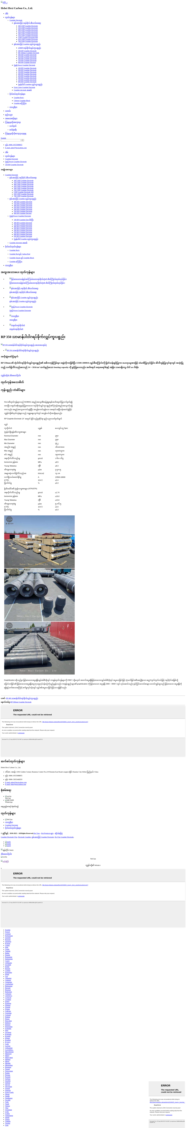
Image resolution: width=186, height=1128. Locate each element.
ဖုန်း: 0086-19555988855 (13, 145)
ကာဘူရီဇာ (13, 107)
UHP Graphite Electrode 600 (28, 37)
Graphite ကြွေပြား (20, 103)
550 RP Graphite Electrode (27, 80)
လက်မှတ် (12, 126)
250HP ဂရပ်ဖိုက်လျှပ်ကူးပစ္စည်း (29, 48)
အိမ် (6, 13)
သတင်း (8, 111)
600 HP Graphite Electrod (27, 62)
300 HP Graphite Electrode (27, 51)
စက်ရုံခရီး (13, 130)
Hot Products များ (47, 833)
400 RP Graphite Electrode (27, 74)
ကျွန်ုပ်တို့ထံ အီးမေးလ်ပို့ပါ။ (11, 375)
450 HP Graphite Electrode (27, 57)
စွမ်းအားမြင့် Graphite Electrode (43, 837)
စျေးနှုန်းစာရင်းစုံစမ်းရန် (10, 806)
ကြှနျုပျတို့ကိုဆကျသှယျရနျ (15, 133)
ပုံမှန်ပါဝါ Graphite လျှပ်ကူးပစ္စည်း (30, 84)
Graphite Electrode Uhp (9, 837)
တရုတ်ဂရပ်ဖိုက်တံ (16, 329)
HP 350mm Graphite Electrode (28, 53)
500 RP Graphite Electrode (27, 78)
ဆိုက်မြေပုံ (59, 833)
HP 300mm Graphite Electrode (20, 702)
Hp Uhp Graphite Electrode (64, 837)
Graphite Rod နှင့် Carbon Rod (19, 254)
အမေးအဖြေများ (11, 118)
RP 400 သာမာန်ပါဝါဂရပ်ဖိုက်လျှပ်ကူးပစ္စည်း (22, 698)
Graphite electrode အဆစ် (23, 90)
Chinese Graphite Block (22, 101)
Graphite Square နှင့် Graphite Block (21, 258)
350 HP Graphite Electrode (23, 204)
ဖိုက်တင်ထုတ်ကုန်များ (17, 94)
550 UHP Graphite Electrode (28, 36)
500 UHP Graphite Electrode (28, 34)
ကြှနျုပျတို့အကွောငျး (13, 122)
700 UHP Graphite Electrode (28, 41)
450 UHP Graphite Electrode (28, 32)
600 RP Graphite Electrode (27, 82)
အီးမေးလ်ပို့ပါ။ (6, 854)
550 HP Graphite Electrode (27, 60)
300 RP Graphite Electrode (27, 70)
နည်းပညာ (9, 114)
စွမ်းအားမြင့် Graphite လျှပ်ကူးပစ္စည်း (27, 44)
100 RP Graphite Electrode (27, 68)
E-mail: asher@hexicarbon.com (16, 148)
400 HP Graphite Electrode (27, 55)
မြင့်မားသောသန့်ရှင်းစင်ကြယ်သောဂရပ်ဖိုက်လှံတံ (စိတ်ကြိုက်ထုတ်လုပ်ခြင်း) (37, 283)
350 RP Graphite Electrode (27, 72)
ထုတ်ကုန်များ (10, 17)
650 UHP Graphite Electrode (28, 39)
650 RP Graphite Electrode (23, 236)
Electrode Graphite (24, 837)
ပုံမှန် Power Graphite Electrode (24, 65)
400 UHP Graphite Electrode (28, 30)
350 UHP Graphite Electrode (28, 28)
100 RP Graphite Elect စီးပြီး (24, 220)
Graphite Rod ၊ (19, 98)
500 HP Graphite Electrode (27, 59)
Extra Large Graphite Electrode (24, 87)
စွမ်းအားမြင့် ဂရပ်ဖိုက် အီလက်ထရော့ (27, 23)
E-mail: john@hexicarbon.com (15, 784)
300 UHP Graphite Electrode (28, 26)
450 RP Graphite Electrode (27, 76)
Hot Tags (36, 833)
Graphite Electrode (15, 20)
